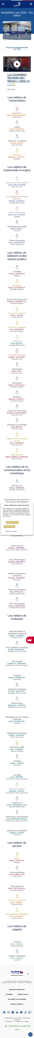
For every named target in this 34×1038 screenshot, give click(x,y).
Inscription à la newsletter (17, 999)
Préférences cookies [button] (11, 531)
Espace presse (23, 994)
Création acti (9, 1021)
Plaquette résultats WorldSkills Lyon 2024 (17, 48)
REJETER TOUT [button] (9, 526)
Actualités (9, 994)
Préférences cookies (22, 1021)
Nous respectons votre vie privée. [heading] (17, 505)
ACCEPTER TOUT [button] (12, 522)
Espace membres (17, 1004)
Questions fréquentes (17, 989)
